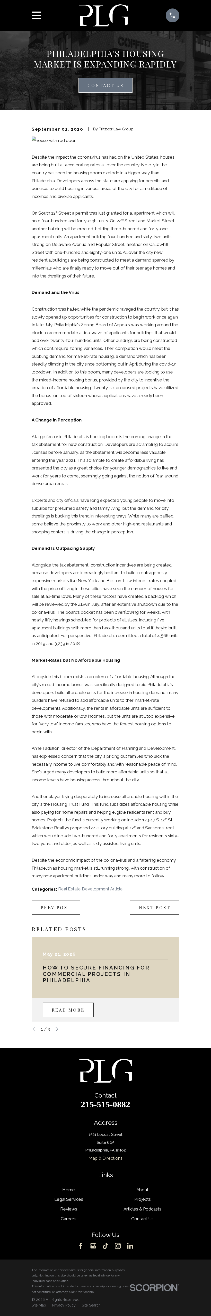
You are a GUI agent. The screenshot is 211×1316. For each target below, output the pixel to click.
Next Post (154, 907)
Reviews (68, 1209)
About (142, 1189)
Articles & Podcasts (142, 1209)
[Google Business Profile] (93, 1246)
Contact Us (105, 85)
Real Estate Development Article (90, 888)
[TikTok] (105, 1246)
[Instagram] (118, 1246)
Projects (142, 1199)
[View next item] (56, 1029)
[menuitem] (39, 1305)
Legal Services (68, 1199)
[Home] (103, 15)
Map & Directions (105, 1158)
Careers (68, 1218)
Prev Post (56, 907)
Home (68, 1189)
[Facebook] (81, 1246)
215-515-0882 (105, 1104)
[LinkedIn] (130, 1246)
